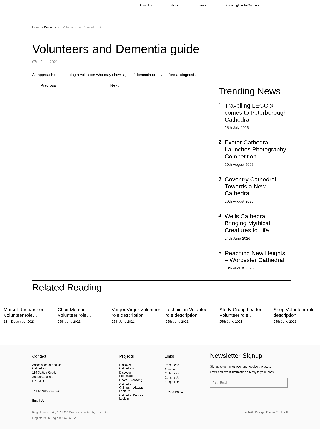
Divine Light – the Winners (242, 5)
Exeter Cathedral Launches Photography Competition (255, 149)
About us (170, 369)
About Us (146, 5)
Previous (48, 85)
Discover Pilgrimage (126, 374)
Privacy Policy (174, 391)
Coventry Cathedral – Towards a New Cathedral (253, 186)
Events (201, 5)
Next (114, 85)
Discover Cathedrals (126, 366)
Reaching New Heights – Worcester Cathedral (255, 257)
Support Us (172, 382)
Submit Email (282, 382)
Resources (172, 364)
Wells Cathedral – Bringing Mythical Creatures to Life (248, 223)
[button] (51, 302)
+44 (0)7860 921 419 (46, 390)
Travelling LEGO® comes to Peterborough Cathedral (256, 112)
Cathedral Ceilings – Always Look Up (131, 388)
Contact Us (172, 377)
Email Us (38, 400)
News (174, 5)
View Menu (285, 5)
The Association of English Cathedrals (46, 13)
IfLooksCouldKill (277, 412)
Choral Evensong (130, 380)
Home (36, 27)
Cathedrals (172, 373)
